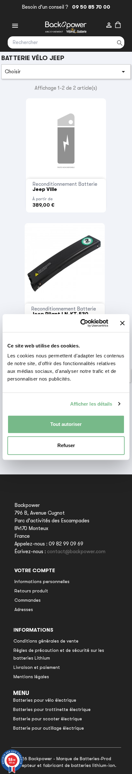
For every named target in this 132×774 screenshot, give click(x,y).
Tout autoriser (66, 424)
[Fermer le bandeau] (122, 323)
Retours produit (31, 590)
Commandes (27, 600)
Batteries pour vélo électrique (44, 700)
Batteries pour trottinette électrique (52, 709)
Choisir (66, 72)
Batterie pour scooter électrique (47, 718)
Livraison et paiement (36, 667)
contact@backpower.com (76, 551)
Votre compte (34, 570)
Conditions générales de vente (45, 641)
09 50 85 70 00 (90, 7)
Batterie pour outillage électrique (48, 728)
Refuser (66, 445)
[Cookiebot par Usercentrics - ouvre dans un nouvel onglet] (81, 323)
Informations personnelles (42, 581)
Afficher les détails (91, 404)
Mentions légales (31, 676)
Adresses (23, 609)
